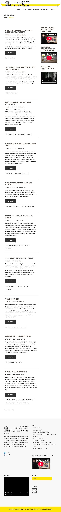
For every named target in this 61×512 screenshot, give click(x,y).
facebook (8, 455)
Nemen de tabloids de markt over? (18, 336)
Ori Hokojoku (29, 399)
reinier (8, 35)
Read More (10, 52)
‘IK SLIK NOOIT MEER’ (12, 299)
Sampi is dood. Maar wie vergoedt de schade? (18, 217)
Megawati (12, 399)
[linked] (4, 452)
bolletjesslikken (14, 327)
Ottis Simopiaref (10, 403)
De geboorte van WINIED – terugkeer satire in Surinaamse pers (18, 31)
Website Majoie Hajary (40, 448)
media (28, 286)
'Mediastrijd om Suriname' (41, 432)
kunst (11, 134)
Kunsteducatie (19, 206)
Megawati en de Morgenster (16, 372)
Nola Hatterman (19, 134)
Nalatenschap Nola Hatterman (42, 442)
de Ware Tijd (12, 286)
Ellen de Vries (23, 446)
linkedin (7, 452)
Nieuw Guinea (20, 399)
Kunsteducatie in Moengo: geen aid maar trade (20, 144)
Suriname (11, 58)
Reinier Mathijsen (47, 509)
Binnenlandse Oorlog (15, 173)
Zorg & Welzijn (13, 93)
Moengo (25, 173)
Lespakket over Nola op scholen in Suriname (18, 184)
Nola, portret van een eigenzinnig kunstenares (18, 103)
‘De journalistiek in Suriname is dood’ (19, 258)
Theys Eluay (26, 403)
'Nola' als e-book (38, 438)
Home (5, 17)
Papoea (19, 403)
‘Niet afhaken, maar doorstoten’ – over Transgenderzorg (20, 68)
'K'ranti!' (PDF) (37, 430)
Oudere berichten (9, 410)
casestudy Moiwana (39, 440)
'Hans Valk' (36, 428)
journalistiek (22, 286)
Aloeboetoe (12, 245)
